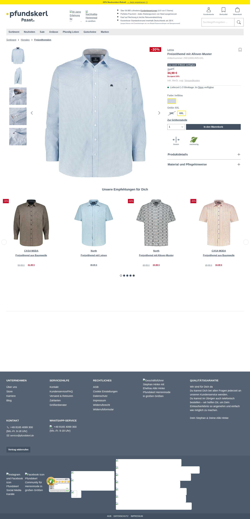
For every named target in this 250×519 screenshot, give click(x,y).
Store (201, 87)
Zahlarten (55, 400)
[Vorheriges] (32, 113)
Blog (9, 400)
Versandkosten (192, 80)
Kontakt (54, 387)
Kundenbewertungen (148, 11)
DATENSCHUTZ (121, 516)
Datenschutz (100, 396)
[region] (85, 113)
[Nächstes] (159, 113)
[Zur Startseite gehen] (27, 16)
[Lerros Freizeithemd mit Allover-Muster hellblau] (95, 113)
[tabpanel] (31, 236)
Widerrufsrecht (101, 405)
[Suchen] (239, 22)
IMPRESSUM (137, 516)
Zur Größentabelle (177, 120)
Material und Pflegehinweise (187, 164)
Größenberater (58, 405)
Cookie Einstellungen (105, 391)
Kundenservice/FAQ (61, 391)
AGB (96, 387)
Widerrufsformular (103, 409)
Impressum (99, 400)
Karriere (11, 396)
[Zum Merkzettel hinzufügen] (239, 49)
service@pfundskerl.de (22, 435)
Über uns (11, 387)
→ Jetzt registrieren (136, 2)
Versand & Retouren (61, 396)
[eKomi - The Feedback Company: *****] (59, 484)
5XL (173, 114)
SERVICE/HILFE (59, 380)
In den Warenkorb (213, 127)
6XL (181, 113)
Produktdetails (178, 154)
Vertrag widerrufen (18, 449)
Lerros (170, 50)
